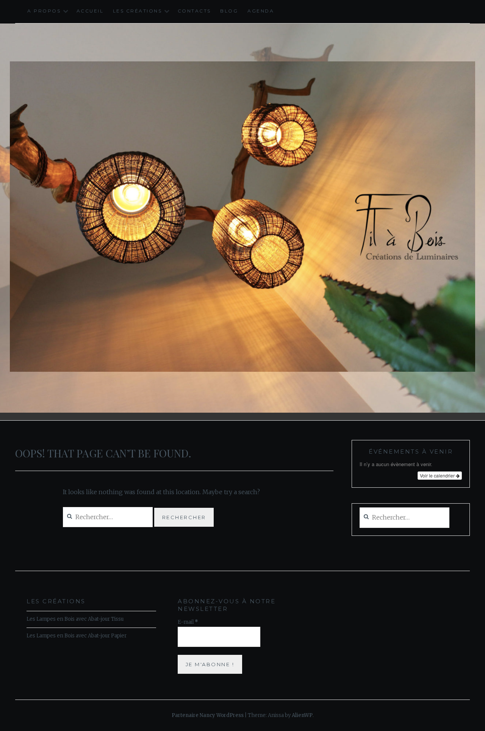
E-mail (188, 622)
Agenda (260, 11)
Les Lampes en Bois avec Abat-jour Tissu (75, 619)
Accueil (90, 11)
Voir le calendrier (438, 475)
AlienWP (302, 715)
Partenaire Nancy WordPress (208, 715)
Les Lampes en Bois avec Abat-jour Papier (77, 635)
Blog (229, 11)
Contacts (194, 11)
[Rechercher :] (404, 518)
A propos (44, 11)
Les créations (137, 11)
